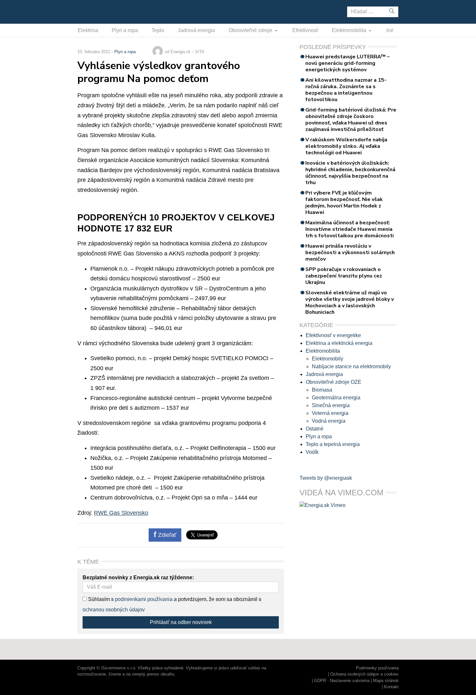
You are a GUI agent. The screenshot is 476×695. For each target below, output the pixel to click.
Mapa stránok (386, 680)
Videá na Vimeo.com (341, 492)
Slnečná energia (331, 405)
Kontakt (391, 686)
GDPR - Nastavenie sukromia (341, 680)
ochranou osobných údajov (114, 609)
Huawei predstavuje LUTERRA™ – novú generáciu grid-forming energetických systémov (347, 63)
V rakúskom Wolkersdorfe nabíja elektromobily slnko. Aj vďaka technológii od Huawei (346, 146)
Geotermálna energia (336, 397)
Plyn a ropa (125, 30)
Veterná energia (330, 413)
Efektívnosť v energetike (333, 335)
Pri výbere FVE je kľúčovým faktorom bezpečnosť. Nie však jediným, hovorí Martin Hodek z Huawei (344, 203)
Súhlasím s (100, 599)
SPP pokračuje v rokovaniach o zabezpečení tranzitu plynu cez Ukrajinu (343, 276)
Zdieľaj (98, 11)
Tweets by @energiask (326, 478)
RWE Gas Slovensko (121, 513)
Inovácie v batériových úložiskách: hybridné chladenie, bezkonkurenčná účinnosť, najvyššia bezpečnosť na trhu (350, 173)
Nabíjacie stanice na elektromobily (351, 366)
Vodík (312, 452)
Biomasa (322, 390)
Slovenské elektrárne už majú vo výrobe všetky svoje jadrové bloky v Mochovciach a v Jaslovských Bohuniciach (349, 302)
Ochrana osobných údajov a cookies (364, 674)
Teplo (158, 30)
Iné (389, 30)
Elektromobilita (350, 30)
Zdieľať (166, 535)
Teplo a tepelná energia (333, 444)
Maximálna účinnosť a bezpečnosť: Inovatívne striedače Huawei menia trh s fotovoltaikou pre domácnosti (349, 229)
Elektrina (88, 30)
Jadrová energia (196, 30)
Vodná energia (329, 421)
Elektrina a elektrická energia (339, 343)
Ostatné (314, 428)
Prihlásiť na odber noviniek (181, 622)
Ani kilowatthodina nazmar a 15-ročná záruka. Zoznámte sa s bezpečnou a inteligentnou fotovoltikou (346, 90)
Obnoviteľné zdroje (251, 30)
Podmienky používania (377, 668)
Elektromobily (327, 358)
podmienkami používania (144, 599)
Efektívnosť (305, 30)
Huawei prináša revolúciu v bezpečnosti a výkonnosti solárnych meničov (350, 252)
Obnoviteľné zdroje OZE (333, 382)
